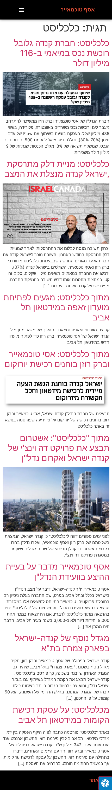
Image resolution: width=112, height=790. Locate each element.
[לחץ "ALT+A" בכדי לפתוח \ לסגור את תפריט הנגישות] (105, 783)
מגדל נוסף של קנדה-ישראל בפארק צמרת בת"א (62, 643)
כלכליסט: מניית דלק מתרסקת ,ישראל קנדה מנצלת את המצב (57, 169)
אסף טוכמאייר (78, 10)
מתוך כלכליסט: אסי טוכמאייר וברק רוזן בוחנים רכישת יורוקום (56, 359)
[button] (21, 9)
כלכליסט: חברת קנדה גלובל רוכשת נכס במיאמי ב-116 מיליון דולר (61, 53)
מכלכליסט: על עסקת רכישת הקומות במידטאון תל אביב (61, 715)
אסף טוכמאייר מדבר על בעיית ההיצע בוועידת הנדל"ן (57, 571)
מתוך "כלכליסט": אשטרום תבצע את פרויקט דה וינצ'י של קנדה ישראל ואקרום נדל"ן (58, 448)
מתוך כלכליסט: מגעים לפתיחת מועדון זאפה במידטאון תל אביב (56, 307)
